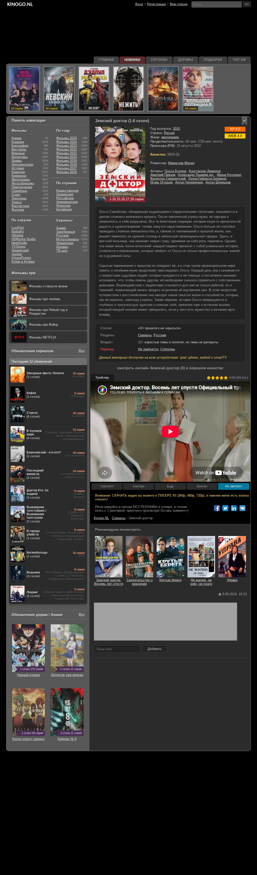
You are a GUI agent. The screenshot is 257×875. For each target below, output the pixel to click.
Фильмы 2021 (66, 153)
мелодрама (170, 137)
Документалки (22, 164)
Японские (63, 206)
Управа (232, 580)
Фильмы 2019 (66, 161)
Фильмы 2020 (66, 157)
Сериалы (145, 335)
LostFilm (18, 228)
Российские (65, 198)
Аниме (16, 138)
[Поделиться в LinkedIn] (234, 508)
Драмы (17, 161)
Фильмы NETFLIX (42, 337)
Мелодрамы (21, 179)
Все (82, 351)
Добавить (155, 649)
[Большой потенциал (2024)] (198, 88)
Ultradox (18, 235)
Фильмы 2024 (66, 142)
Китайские (64, 209)
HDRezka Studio (24, 239)
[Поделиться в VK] (242, 508)
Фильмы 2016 (66, 172)
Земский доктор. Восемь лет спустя (108, 582)
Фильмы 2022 (66, 149)
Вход (139, 4)
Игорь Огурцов (161, 182)
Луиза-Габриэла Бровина (207, 178)
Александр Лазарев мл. (196, 175)
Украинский (20, 250)
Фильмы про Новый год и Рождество (48, 311)
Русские (160, 335)
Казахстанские (67, 190)
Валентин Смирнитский (168, 178)
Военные (18, 153)
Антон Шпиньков (218, 182)
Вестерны (19, 149)
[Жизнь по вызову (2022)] (24, 88)
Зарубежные (65, 232)
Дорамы (62, 247)
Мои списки (178, 4)
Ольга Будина (175, 171)
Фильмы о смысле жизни (48, 286)
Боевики (18, 142)
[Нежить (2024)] (128, 88)
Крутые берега (170, 580)
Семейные (19, 191)
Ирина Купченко (229, 175)
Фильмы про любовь (44, 299)
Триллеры (19, 198)
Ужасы (17, 202)
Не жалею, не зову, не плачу (201, 582)
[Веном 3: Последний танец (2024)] (163, 88)
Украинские (64, 194)
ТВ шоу (62, 250)
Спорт (16, 194)
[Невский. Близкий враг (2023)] (59, 88)
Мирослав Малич (181, 163)
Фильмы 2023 (66, 146)
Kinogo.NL (101, 518)
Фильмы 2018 (66, 164)
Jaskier (17, 254)
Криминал (19, 176)
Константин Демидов (205, 171)
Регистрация (156, 4)
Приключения (22, 187)
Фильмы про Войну (43, 324)
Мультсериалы (67, 239)
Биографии (20, 146)
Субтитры (167, 349)
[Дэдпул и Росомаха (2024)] (93, 88)
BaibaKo (18, 231)
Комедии (18, 172)
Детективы (20, 157)
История (18, 168)
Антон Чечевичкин (189, 182)
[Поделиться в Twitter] (225, 508)
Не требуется (148, 349)
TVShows (19, 246)
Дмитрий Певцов (162, 175)
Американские (67, 202)
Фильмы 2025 (66, 138)
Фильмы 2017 (66, 168)
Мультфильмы (23, 183)
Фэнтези (18, 210)
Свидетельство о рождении (139, 582)
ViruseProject (21, 258)
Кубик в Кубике (23, 261)
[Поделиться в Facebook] (217, 508)
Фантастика (20, 206)
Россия (169, 133)
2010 (176, 128)
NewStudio (19, 243)
